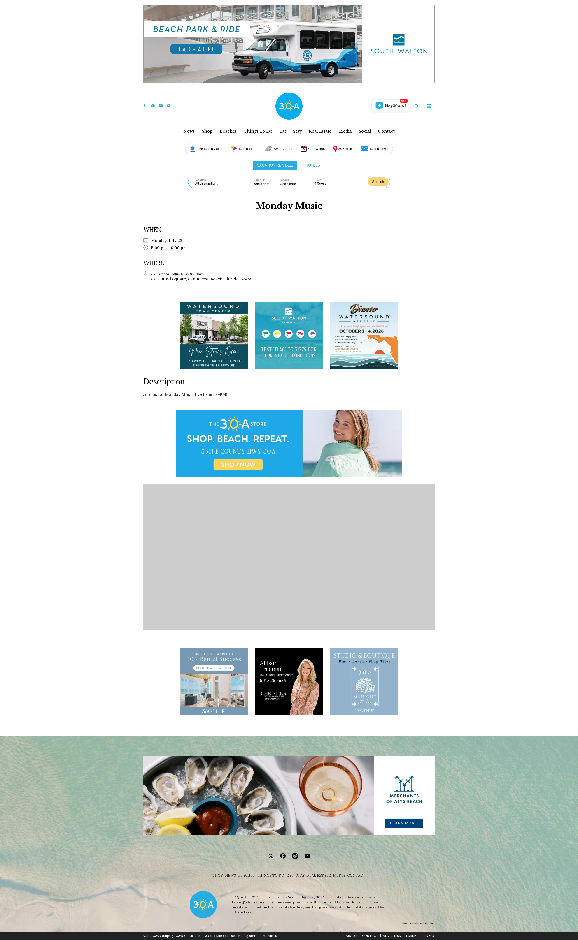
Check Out (287, 179)
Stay (297, 131)
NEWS (230, 875)
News (189, 131)
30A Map (345, 149)
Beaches (228, 131)
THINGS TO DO (270, 875)
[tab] (275, 165)
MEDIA (339, 875)
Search (378, 182)
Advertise (392, 935)
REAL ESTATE (319, 875)
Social (365, 131)
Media (345, 131)
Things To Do (258, 131)
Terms (411, 935)
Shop (207, 131)
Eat (282, 131)
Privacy (428, 935)
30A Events (316, 149)
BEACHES (246, 875)
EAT (290, 875)
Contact (386, 131)
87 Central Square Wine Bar (177, 273)
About (351, 935)
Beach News (379, 149)
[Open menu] (429, 106)
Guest (318, 179)
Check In (260, 179)
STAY (300, 875)
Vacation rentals (275, 165)
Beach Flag (247, 149)
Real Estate (320, 131)
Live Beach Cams (209, 149)
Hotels (312, 165)
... (267, 184)
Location (200, 179)
